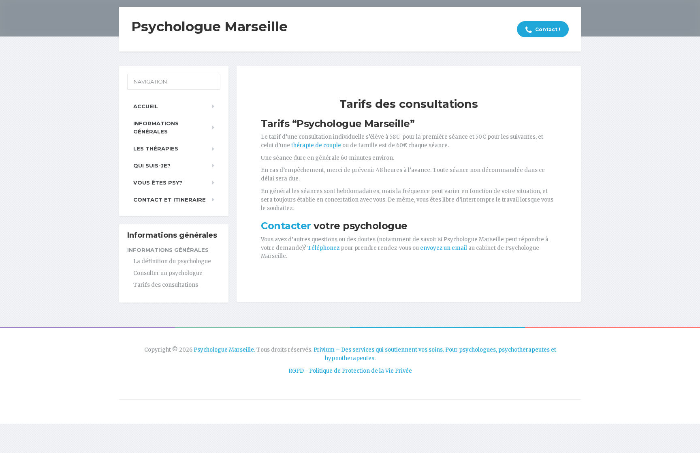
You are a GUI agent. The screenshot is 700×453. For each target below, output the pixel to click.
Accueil (145, 106)
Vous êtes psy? (157, 182)
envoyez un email (443, 248)
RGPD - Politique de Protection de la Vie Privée (350, 370)
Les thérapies (155, 148)
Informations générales (156, 127)
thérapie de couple (316, 145)
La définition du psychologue (172, 261)
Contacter (286, 226)
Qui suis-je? (152, 165)
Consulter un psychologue (168, 273)
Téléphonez (322, 248)
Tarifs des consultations (165, 284)
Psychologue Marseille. (224, 349)
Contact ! (547, 29)
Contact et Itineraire (169, 199)
